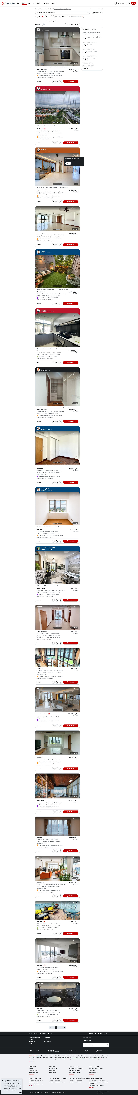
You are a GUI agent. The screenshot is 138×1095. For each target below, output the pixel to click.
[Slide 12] (61, 63)
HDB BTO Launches (33, 1072)
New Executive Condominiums (36, 1084)
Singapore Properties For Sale (76, 1068)
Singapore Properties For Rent (96, 1068)
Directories (52, 1066)
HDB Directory (52, 1070)
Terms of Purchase (61, 1092)
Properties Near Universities (75, 1080)
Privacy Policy (18, 1085)
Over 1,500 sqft (93, 58)
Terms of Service (44, 1092)
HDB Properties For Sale (74, 1070)
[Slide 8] (60, 122)
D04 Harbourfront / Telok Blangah (97, 1080)
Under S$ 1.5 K (86, 51)
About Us (31, 1039)
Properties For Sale (74, 1066)
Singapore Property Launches (36, 1080)
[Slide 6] (53, 63)
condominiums (61, 1059)
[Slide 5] (58, 229)
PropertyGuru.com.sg (34, 1055)
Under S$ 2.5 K (93, 51)
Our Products (32, 1041)
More (58, 3)
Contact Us (47, 1037)
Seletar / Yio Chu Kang (88, 65)
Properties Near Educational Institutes (79, 1078)
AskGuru (31, 1068)
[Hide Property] (74, 34)
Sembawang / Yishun (88, 67)
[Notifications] (129, 3)
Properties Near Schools (75, 1082)
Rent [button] (23, 3)
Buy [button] (18, 3)
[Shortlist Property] (77, 34)
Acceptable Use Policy (34, 1092)
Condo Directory (53, 1068)
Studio (84, 44)
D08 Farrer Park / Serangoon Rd (96, 1085)
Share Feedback (47, 1041)
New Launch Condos (33, 1082)
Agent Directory (52, 1072)
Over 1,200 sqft (86, 58)
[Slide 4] (54, 122)
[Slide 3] (53, 122)
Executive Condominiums (81, 1059)
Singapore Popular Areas (95, 1078)
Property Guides (33, 1070)
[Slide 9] (57, 63)
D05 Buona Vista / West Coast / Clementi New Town (98, 1083)
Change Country (87, 1037)
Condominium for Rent (46, 9)
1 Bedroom (89, 44)
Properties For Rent (94, 1066)
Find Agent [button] (46, 3)
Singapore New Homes (35, 1078)
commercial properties (98, 1059)
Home (37, 9)
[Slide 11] (60, 63)
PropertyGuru (32, 1066)
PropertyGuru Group (34, 1037)
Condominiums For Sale (74, 1072)
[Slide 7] (54, 63)
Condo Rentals (92, 1072)
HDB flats (73, 1059)
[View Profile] (43, 29)
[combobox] (63, 12)
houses (89, 1059)
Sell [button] (29, 3)
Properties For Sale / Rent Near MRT (58, 1078)
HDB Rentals (92, 1070)
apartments (67, 1059)
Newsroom (46, 1039)
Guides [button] (53, 3)
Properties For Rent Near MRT (56, 1082)
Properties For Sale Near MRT (56, 1080)
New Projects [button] (36, 3)
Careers (30, 1043)
